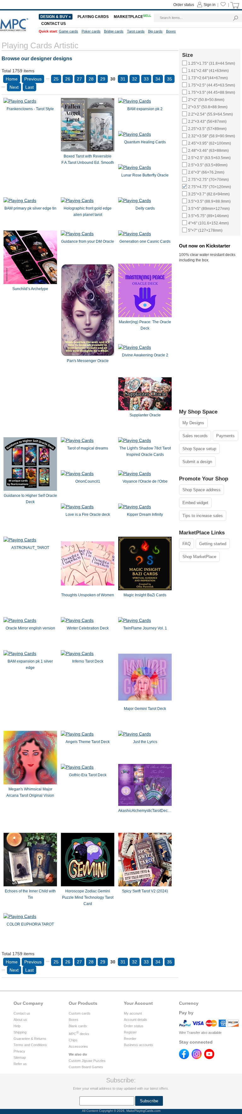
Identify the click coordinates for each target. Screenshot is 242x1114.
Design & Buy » (55, 17)
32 (134, 78)
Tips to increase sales (202, 515)
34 (157, 78)
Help (17, 1026)
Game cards (68, 31)
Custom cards (79, 1013)
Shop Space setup (199, 448)
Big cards (155, 31)
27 (79, 78)
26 (67, 78)
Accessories (78, 1046)
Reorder (130, 1038)
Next (14, 87)
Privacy (19, 1051)
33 (146, 78)
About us (20, 1020)
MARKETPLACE (132, 17)
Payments (225, 435)
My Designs (193, 422)
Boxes (73, 1020)
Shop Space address (201, 489)
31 (122, 78)
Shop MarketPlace (199, 556)
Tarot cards (136, 31)
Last (29, 87)
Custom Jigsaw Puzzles (87, 1061)
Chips (73, 1040)
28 (91, 78)
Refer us (20, 1064)
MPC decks (79, 1034)
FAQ (186, 543)
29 (102, 78)
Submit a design (197, 461)
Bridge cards (114, 31)
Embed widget (195, 502)
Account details (135, 1020)
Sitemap (20, 1057)
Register (130, 1032)
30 (112, 78)
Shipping (20, 1032)
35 (169, 78)
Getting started (212, 543)
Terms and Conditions (30, 1045)
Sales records (195, 435)
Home (12, 78)
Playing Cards (93, 17)
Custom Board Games (86, 1067)
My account (133, 1013)
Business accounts (138, 1045)
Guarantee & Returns (30, 1038)
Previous (33, 78)
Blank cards (78, 1026)
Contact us (22, 1013)
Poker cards (91, 31)
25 (56, 78)
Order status (133, 1026)
